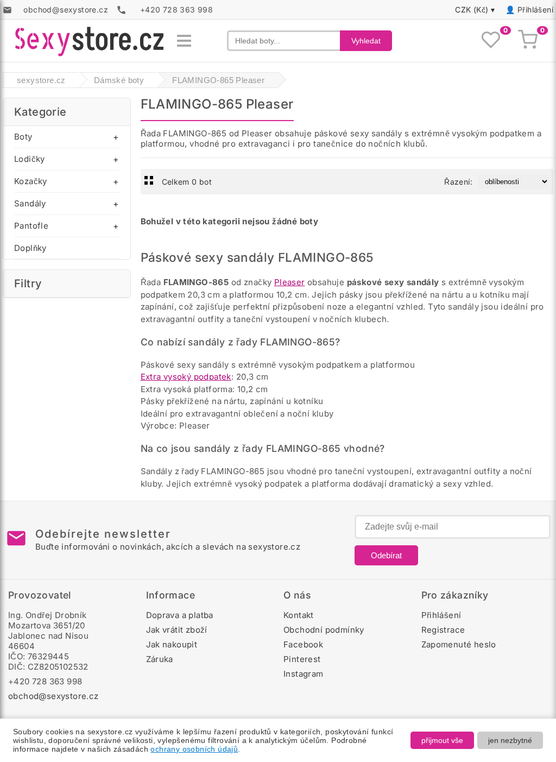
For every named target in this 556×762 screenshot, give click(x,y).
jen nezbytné (510, 740)
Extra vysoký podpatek (186, 376)
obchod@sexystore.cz (53, 696)
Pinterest (302, 659)
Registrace (443, 630)
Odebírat (386, 555)
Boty (23, 136)
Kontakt (298, 615)
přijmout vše (442, 740)
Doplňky (30, 248)
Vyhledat (366, 40)
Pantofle (31, 226)
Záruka (159, 659)
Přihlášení (535, 9)
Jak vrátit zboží (176, 630)
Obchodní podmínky (323, 630)
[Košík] (528, 41)
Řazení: (458, 181)
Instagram (303, 674)
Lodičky (29, 159)
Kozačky (30, 181)
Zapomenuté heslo (458, 644)
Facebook (303, 644)
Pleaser (289, 282)
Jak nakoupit (172, 644)
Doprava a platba (179, 615)
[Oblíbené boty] (491, 41)
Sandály (30, 203)
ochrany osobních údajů (194, 749)
